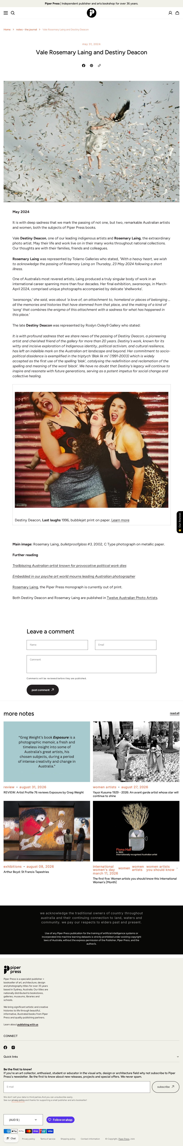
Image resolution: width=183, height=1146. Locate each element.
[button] (177, 13)
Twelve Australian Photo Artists (132, 598)
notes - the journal (26, 29)
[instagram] (13, 1047)
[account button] (170, 13)
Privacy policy (28, 1139)
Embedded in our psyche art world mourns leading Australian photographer (74, 576)
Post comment (41, 690)
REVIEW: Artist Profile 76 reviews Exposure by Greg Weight (44, 792)
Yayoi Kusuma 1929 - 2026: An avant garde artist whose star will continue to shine (136, 794)
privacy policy (18, 1100)
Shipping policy (68, 1139)
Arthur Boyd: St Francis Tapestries (26, 872)
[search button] (13, 13)
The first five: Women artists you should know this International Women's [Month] (135, 880)
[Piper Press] (92, 13)
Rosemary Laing (25, 587)
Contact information (90, 1139)
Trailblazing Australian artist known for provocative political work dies (69, 565)
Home (7, 29)
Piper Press (123, 1139)
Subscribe (163, 1087)
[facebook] (5, 1047)
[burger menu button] (6, 13)
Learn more (120, 520)
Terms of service (47, 1139)
